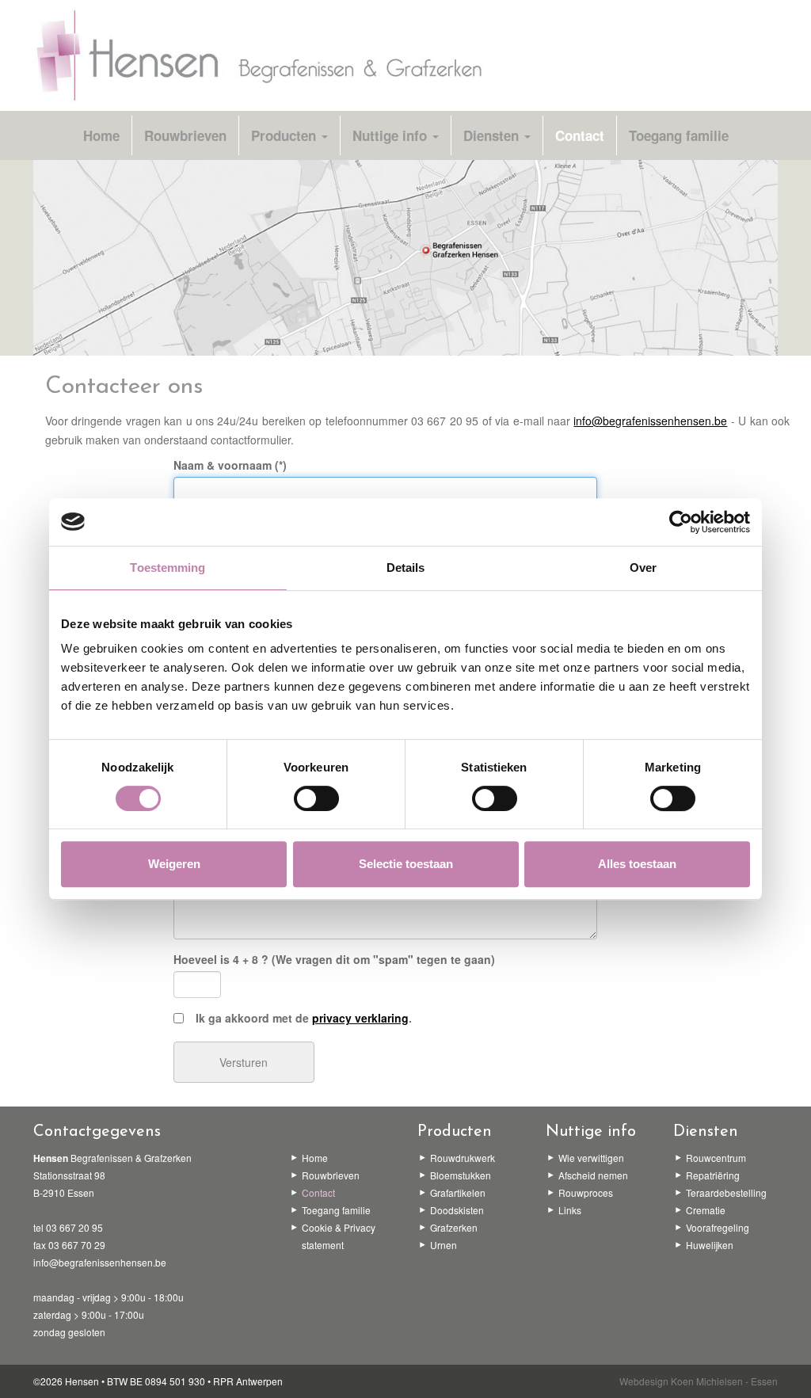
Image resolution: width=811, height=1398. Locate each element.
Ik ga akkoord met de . (300, 1018)
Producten (285, 135)
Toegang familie (679, 135)
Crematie (705, 1210)
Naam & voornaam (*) (230, 465)
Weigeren (174, 863)
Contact (579, 135)
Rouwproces (585, 1192)
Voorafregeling (717, 1227)
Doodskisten (457, 1210)
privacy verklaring (360, 1018)
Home (101, 135)
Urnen (443, 1244)
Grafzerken (454, 1227)
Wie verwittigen (591, 1157)
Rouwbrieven (185, 135)
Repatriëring (713, 1175)
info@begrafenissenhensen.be (650, 421)
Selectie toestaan (406, 863)
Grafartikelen (457, 1192)
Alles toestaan (637, 863)
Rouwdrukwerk (462, 1157)
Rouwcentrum (716, 1157)
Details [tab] (405, 567)
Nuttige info (391, 135)
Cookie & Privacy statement (338, 1236)
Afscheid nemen (593, 1175)
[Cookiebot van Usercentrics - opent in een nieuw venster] (680, 522)
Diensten (493, 135)
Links (569, 1210)
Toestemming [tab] (167, 567)
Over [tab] (643, 567)
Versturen (243, 1062)
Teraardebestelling (726, 1192)
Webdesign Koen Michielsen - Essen (698, 1381)
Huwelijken (709, 1244)
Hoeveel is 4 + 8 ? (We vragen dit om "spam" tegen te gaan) (334, 959)
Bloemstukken (460, 1175)
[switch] (316, 798)
